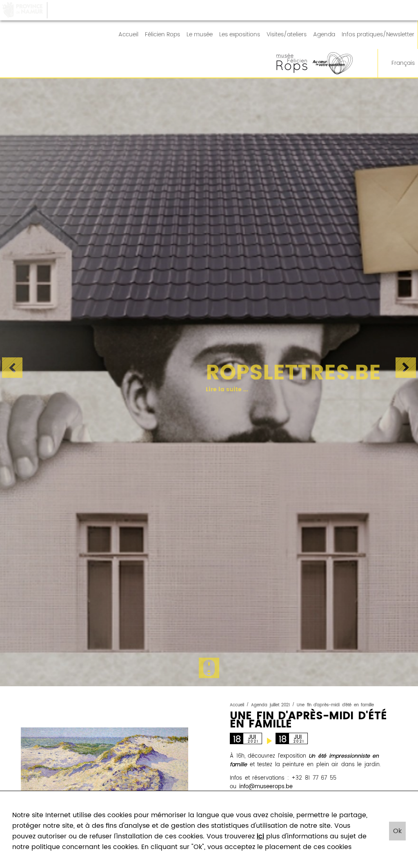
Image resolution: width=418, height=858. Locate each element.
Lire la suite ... (219, 390)
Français (403, 63)
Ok (397, 831)
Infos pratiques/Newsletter (378, 35)
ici (260, 836)
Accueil (128, 35)
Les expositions (239, 35)
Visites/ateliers (287, 35)
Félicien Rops (162, 35)
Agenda (324, 35)
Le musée (200, 35)
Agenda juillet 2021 (270, 705)
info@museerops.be (266, 787)
